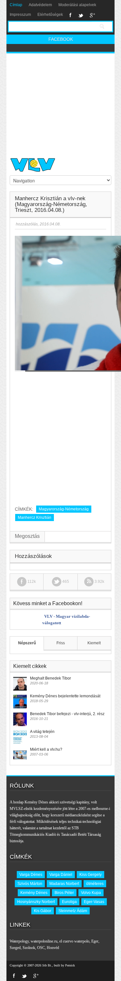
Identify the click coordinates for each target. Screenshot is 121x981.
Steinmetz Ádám (72, 911)
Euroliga (69, 901)
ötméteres (95, 883)
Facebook (70, 15)
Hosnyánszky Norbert (36, 901)
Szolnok (29, 947)
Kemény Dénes (33, 892)
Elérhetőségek (50, 14)
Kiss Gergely (90, 874)
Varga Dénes (30, 874)
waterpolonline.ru (44, 941)
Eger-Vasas (94, 901)
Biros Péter (64, 892)
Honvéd (53, 947)
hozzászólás (26, 224)
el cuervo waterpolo (74, 941)
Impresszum (20, 14)
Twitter (80, 15)
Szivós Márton (29, 883)
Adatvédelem (40, 5)
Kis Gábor (42, 911)
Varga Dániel (60, 874)
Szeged (15, 947)
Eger (94, 941)
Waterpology (19, 941)
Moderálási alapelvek (77, 5)
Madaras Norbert (64, 883)
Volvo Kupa (91, 892)
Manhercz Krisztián (34, 517)
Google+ (92, 15)
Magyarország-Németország (64, 509)
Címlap (16, 5)
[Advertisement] (60, 103)
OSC (41, 947)
